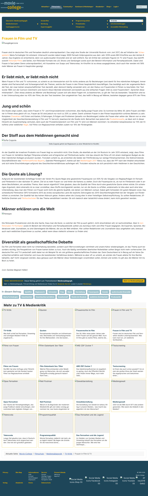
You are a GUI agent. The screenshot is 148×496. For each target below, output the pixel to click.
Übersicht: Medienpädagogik (16, 21)
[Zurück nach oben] (145, 493)
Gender (105, 292)
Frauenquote (93, 292)
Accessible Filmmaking (119, 27)
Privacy (5, 472)
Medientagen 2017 (88, 160)
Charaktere (16, 116)
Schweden (52, 292)
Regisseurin (40, 292)
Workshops (87, 284)
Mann (70, 292)
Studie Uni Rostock (78, 297)
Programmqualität (83, 21)
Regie (25, 124)
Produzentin (116, 297)
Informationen (33, 472)
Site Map (19, 472)
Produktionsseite (117, 119)
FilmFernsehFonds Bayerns (33, 160)
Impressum (31, 480)
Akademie (99, 7)
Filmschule (56, 7)
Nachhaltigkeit (33, 478)
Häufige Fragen (46, 476)
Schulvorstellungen (118, 24)
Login (116, 7)
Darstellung (80, 292)
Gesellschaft (63, 297)
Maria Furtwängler (10, 297)
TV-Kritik (114, 21)
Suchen (43, 474)
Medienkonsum (12, 24)
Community (67, 7)
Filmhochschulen (29, 198)
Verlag (5, 483)
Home (30, 483)
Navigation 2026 (46, 480)
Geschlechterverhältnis (45, 297)
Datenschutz (46, 483)
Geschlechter (27, 297)
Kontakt (30, 476)
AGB (29, 474)
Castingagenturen (13, 27)
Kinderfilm (45, 21)
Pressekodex (80, 24)
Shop (108, 7)
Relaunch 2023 (46, 478)
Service (44, 472)
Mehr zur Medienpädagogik (133, 281)
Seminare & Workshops (83, 7)
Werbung (44, 24)
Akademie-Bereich (64, 284)
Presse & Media (59, 472)
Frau (62, 292)
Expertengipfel (46, 27)
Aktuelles (44, 7)
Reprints (56, 476)
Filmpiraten (80, 27)
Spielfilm (28, 292)
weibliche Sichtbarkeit (99, 297)
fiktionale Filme (15, 60)
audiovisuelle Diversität (121, 292)
